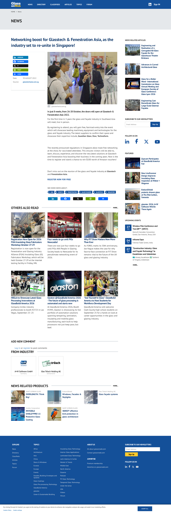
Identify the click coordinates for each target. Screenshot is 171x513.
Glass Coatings (39, 481)
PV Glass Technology (67, 479)
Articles (68, 4)
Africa (36, 449)
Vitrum (62, 496)
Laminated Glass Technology (70, 456)
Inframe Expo (138, 239)
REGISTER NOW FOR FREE (59, 179)
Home (13, 12)
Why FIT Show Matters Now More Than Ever (99, 241)
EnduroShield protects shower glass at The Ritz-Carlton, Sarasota (150, 193)
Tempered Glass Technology (70, 482)
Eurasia (36, 466)
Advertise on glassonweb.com (97, 467)
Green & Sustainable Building (44, 494)
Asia (52, 192)
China (36, 459)
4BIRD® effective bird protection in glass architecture (70, 414)
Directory (41, 4)
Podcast (63, 476)
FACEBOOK (20, 61)
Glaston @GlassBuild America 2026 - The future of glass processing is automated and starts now (64, 300)
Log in (17, 348)
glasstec (36, 491)
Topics (79, 4)
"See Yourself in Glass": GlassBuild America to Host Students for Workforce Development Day (100, 300)
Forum (89, 4)
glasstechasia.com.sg (31, 82)
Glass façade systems (108, 394)
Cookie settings (17, 510)
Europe (36, 469)
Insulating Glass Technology (70, 449)
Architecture (38, 452)
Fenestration (72, 192)
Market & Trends (66, 462)
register (26, 348)
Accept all (144, 509)
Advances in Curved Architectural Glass (149, 65)
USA (61, 489)
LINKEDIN (20, 57)
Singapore (111, 192)
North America (65, 469)
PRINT (19, 70)
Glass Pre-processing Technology (45, 484)
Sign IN (157, 4)
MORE (19, 74)
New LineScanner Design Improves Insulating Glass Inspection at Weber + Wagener (150, 178)
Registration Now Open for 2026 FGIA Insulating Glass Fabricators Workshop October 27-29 (26, 242)
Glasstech (99, 192)
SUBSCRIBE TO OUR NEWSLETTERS (139, 119)
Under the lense (66, 486)
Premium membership (95, 463)
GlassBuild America (40, 488)
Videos (62, 492)
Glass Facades (86, 192)
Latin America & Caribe (68, 459)
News (30, 4)
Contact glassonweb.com (96, 453)
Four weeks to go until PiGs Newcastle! (60, 241)
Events (60, 192)
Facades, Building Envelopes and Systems (45, 477)
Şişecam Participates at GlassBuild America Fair (150, 161)
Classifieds (55, 4)
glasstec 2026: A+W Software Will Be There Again (149, 207)
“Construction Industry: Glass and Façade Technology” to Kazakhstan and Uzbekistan (145, 251)
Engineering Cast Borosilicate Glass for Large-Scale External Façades (150, 104)
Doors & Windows (40, 462)
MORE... (115, 208)
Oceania (63, 472)
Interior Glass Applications (69, 452)
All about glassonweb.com (96, 449)
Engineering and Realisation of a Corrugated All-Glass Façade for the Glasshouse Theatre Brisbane (149, 51)
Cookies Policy (7, 510)
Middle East (64, 466)
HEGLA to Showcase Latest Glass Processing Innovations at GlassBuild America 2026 (26, 300)
